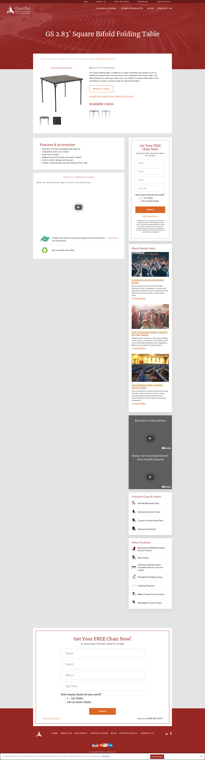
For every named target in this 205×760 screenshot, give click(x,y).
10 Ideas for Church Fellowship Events (148, 281)
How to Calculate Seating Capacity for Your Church (149, 333)
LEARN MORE (113, 238)
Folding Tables (83, 59)
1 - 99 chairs (147, 198)
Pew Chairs (143, 557)
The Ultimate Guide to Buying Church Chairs (147, 386)
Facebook (171, 733)
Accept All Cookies (157, 757)
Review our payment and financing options (111, 96)
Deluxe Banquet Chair (148, 503)
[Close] (201, 756)
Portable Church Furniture (67, 59)
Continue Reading (139, 299)
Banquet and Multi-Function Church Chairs (151, 549)
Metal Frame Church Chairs (151, 594)
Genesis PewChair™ (147, 529)
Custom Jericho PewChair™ (151, 520)
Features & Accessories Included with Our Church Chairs (150, 567)
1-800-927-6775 (154, 718)
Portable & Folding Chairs (150, 577)
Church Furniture (51, 59)
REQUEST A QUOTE (101, 89)
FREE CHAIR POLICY (150, 216)
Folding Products (146, 585)
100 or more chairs (150, 201)
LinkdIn (167, 733)
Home (42, 59)
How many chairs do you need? (149, 195)
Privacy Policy (106, 756)
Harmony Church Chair (149, 512)
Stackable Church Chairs (150, 602)
